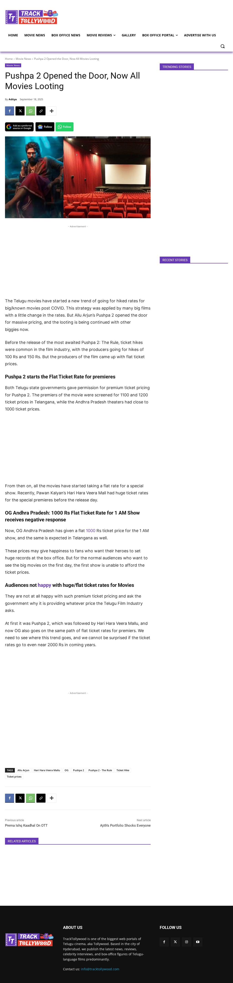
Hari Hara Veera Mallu (47, 770)
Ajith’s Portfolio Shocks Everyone (125, 825)
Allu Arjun (23, 770)
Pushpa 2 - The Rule (100, 770)
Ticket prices (14, 776)
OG (66, 770)
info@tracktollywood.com (100, 969)
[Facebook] (9, 110)
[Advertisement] (143, 16)
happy (45, 585)
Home (9, 59)
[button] (222, 46)
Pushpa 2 (78, 770)
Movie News (23, 59)
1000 (91, 530)
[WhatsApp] (30, 110)
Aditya (13, 99)
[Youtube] (197, 942)
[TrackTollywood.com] (31, 17)
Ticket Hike (122, 770)
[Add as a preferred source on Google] (19, 126)
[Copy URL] (41, 110)
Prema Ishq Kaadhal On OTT (26, 825)
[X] (20, 110)
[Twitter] (175, 942)
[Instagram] (186, 942)
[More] (51, 110)
